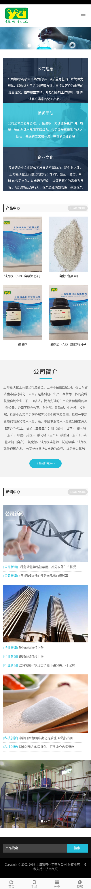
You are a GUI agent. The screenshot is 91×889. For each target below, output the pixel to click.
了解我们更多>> (45, 463)
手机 (34, 886)
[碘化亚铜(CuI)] (68, 244)
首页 (11, 886)
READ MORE (77, 208)
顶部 (80, 886)
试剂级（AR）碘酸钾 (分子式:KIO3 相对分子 (22, 277)
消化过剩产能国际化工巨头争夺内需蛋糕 (46, 747)
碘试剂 (22, 344)
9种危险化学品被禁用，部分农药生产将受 (47, 567)
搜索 (77, 848)
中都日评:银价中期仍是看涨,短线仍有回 (46, 738)
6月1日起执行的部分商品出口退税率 (43, 576)
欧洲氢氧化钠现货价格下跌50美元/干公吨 (47, 665)
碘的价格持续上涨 (31, 647)
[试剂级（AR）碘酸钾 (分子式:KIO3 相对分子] (22, 244)
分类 (57, 886)
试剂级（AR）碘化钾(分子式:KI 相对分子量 (68, 346)
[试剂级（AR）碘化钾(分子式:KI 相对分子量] (68, 312)
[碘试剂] (22, 312)
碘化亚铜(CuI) (68, 276)
